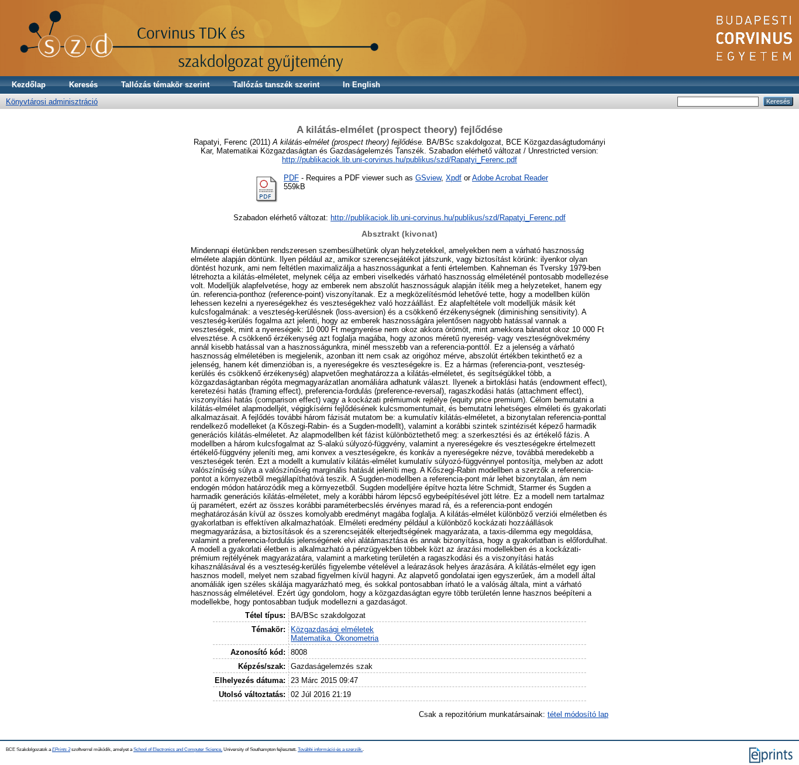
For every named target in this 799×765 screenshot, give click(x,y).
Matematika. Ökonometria (334, 638)
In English (361, 84)
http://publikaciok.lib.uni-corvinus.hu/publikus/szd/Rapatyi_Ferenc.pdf (399, 159)
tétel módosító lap (577, 714)
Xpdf (454, 177)
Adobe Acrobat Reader (510, 177)
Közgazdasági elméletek (332, 629)
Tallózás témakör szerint (165, 84)
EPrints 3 (61, 749)
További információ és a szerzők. (330, 749)
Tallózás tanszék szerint (276, 84)
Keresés (83, 84)
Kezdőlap (29, 84)
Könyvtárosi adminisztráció (52, 101)
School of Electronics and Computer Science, (177, 749)
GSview (428, 177)
